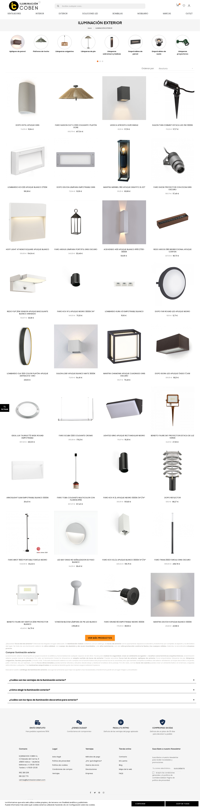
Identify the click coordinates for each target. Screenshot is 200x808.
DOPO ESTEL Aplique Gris (27, 125)
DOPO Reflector (172, 498)
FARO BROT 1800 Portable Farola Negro (27, 560)
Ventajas (55, 773)
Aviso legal (56, 757)
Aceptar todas (182, 804)
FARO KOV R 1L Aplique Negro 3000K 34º (76, 311)
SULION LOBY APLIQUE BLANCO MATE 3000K (75, 373)
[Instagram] (103, 793)
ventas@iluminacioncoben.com (32, 780)
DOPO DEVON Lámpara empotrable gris (76, 187)
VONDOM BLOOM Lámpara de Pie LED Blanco (76, 622)
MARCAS (167, 13)
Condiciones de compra (62, 769)
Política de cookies (60, 765)
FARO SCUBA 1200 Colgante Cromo (76, 435)
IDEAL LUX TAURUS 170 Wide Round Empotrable (28, 436)
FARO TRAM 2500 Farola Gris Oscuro (172, 560)
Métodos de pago (93, 757)
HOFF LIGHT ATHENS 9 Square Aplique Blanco (27, 249)
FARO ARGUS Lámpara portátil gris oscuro (75, 249)
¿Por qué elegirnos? (94, 761)
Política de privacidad (61, 761)
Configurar (140, 804)
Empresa (89, 773)
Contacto (123, 757)
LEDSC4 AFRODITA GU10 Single (124, 125)
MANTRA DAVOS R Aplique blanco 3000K (172, 622)
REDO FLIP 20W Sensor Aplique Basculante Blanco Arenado (27, 312)
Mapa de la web (125, 769)
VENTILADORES (14, 13)
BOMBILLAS (118, 13)
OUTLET (189, 13)
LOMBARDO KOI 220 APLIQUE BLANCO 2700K (27, 187)
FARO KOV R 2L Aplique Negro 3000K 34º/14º (124, 498)
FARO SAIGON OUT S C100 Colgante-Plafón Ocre (76, 126)
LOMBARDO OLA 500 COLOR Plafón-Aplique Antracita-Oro (27, 374)
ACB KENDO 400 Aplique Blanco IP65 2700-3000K (124, 250)
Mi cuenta (123, 761)
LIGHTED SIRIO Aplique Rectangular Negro (124, 435)
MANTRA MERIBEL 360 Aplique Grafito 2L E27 (124, 187)
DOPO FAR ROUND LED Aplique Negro (172, 311)
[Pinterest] (99, 793)
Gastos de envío (92, 765)
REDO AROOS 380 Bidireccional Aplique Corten (172, 250)
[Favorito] (184, 6)
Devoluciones (91, 769)
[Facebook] (90, 793)
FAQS (121, 773)
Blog (120, 765)
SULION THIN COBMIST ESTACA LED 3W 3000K (172, 125)
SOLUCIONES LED (90, 13)
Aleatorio (176, 68)
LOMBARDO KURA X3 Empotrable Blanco (124, 311)
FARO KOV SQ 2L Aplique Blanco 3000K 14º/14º (124, 560)
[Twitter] (95, 793)
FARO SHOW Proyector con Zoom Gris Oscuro (172, 188)
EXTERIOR (63, 13)
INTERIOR (40, 13)
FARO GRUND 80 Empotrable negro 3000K (124, 622)
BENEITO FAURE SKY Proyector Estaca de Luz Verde (172, 436)
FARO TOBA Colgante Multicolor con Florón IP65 (76, 499)
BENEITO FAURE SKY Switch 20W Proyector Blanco (27, 623)
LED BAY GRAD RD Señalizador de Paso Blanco (75, 561)
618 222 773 (23, 776)
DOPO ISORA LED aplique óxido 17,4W (172, 373)
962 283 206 (24, 772)
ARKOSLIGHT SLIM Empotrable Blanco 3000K (27, 498)
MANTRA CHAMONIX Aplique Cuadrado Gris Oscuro (124, 374)
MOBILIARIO (143, 13)
